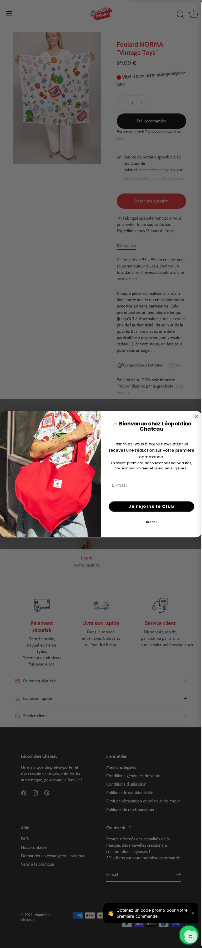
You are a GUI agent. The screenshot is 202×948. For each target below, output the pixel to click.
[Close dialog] (196, 416)
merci (151, 522)
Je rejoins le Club (151, 506)
